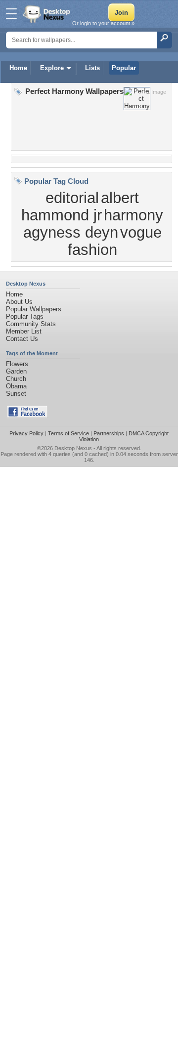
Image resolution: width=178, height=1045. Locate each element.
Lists (92, 68)
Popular (124, 68)
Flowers (17, 364)
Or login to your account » (103, 23)
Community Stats (31, 324)
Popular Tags (25, 316)
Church (16, 378)
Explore (52, 68)
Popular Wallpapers (33, 309)
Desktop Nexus (73, 448)
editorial (72, 197)
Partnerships (108, 433)
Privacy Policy (26, 433)
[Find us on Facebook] (27, 415)
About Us (19, 301)
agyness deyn (70, 232)
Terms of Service (68, 433)
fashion (92, 249)
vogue (141, 232)
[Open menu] (11, 14)
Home (18, 68)
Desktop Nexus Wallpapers (47, 14)
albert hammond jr (80, 206)
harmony (133, 215)
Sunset (16, 393)
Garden (16, 371)
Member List (24, 331)
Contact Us (22, 338)
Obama (16, 386)
